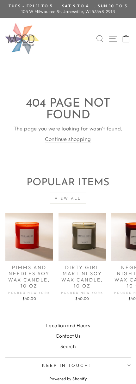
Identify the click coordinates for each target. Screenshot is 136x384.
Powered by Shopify (68, 378)
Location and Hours (68, 325)
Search (68, 346)
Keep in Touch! (66, 365)
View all (68, 198)
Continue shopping (68, 139)
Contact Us (68, 336)
